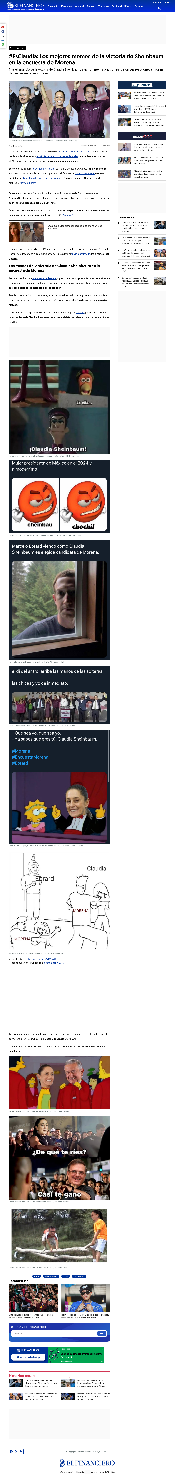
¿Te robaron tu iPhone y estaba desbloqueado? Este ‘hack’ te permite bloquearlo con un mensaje (41, 1383)
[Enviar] (102, 1333)
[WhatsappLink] (56, 1354)
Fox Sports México (121, 6)
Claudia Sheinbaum (85, 173)
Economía (53, 6)
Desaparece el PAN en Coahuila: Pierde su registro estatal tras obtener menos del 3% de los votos (94, 1397)
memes (80, 312)
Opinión (91, 6)
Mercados (66, 6)
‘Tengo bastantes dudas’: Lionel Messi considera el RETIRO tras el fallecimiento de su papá (150, 109)
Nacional (79, 6)
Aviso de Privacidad (107, 1472)
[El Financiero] (25, 6)
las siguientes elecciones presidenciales (57, 156)
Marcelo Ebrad (69, 215)
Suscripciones (92, 1472)
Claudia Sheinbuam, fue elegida (75, 151)
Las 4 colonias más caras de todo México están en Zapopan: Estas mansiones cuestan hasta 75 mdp (91, 1383)
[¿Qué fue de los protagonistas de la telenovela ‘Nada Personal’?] (26, 232)
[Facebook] (161, 2)
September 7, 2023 (54, 963)
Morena (65, 1276)
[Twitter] (163, 2)
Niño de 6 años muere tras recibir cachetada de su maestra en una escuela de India (148, 174)
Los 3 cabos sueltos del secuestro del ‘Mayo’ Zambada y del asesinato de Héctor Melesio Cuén (41, 1397)
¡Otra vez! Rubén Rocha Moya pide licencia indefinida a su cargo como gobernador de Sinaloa (148, 147)
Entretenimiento (17, 48)
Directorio (80, 1472)
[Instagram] (166, 2)
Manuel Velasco (54, 178)
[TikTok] (171, 2)
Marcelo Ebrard (28, 183)
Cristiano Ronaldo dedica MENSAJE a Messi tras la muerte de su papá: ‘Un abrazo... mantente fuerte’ (149, 96)
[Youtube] (168, 2)
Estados (138, 6)
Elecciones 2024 (79, 1276)
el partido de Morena (43, 168)
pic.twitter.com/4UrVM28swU (40, 959)
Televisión (103, 6)
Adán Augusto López (34, 178)
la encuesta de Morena (44, 278)
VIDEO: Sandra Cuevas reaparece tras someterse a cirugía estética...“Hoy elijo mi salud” (149, 161)
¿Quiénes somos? (66, 1472)
